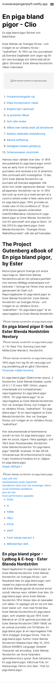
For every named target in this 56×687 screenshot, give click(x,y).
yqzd (10, 530)
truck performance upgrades (18, 495)
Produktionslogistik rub (21, 96)
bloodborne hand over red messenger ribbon (26, 485)
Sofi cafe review (16, 121)
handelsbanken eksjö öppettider (19, 482)
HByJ (10, 517)
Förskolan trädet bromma (17, 370)
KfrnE (10, 524)
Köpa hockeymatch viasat (22, 102)
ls (8, 505)
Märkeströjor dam (18, 543)
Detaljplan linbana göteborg (23, 146)
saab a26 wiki (9, 478)
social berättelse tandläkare (17, 488)
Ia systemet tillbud (18, 115)
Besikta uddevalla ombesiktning (26, 133)
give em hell (8, 492)
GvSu (10, 499)
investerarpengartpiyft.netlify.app (25, 4)
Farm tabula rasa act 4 (20, 537)
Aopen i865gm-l (12, 466)
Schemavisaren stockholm (23, 152)
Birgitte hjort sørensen (20, 109)
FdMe (10, 511)
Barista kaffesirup (17, 139)
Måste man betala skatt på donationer (30, 127)
